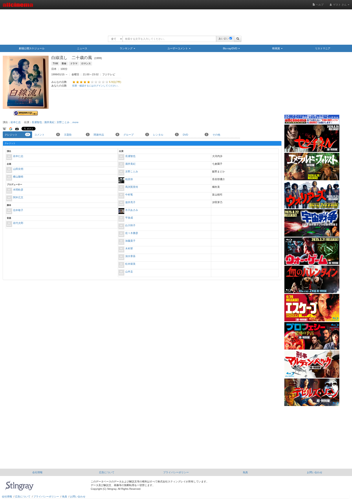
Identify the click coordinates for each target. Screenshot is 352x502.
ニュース (82, 48)
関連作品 (106, 134)
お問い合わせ (314, 472)
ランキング (126, 48)
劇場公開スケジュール (32, 48)
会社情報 (37, 472)
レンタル (165, 134)
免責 (245, 472)
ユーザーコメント (178, 48)
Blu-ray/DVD (230, 48)
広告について (106, 472)
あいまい (224, 38)
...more (74, 122)
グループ (135, 134)
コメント (46, 134)
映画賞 (276, 48)
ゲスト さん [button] (339, 4)
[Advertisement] (174, 20)
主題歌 (76, 134)
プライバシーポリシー (176, 472)
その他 (216, 134)
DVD (195, 134)
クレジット (17, 134)
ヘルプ (319, 4)
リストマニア (322, 48)
